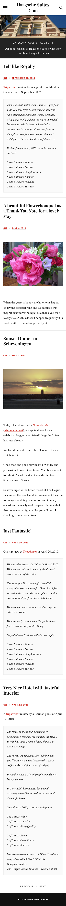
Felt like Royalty (19, 66)
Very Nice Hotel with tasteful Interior (31, 690)
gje (5, 78)
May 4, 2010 (18, 355)
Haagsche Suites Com (33, 7)
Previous (26, 886)
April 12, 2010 (20, 705)
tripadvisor (12, 714)
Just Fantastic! (17, 530)
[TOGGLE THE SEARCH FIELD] (61, 7)
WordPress (41, 899)
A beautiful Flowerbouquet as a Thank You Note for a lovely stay (32, 210)
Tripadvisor (10, 87)
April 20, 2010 (20, 542)
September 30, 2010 (23, 78)
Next (42, 886)
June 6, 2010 (19, 228)
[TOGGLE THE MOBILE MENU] (5, 7)
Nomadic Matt (41, 425)
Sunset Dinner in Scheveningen (20, 341)
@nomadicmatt (13, 430)
